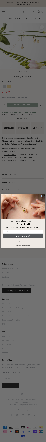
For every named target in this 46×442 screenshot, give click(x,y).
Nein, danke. (23, 241)
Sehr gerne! (23, 236)
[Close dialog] (42, 196)
